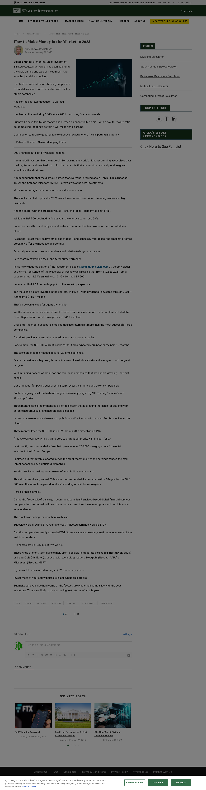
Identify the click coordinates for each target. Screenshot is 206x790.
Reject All (158, 782)
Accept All (180, 782)
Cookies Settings (134, 782)
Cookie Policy (29, 786)
